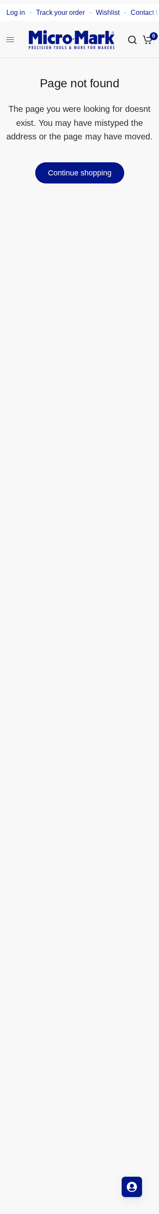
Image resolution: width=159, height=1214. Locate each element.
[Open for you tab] (132, 1187)
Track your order (60, 12)
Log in (15, 12)
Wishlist (108, 12)
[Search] (132, 39)
